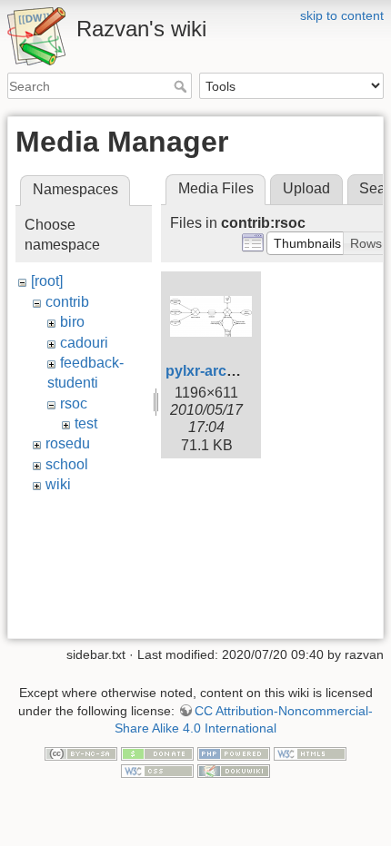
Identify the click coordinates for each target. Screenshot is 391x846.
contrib (67, 302)
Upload (306, 188)
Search (182, 86)
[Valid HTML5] (310, 752)
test (86, 423)
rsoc (73, 403)
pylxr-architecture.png (241, 371)
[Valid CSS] (157, 770)
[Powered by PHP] (233, 752)
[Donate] (157, 752)
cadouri (84, 342)
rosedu (67, 443)
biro (72, 322)
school (66, 464)
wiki (58, 484)
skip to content (342, 15)
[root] (47, 281)
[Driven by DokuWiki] (233, 770)
